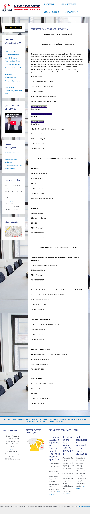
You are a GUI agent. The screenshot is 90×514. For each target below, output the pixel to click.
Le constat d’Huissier (12, 55)
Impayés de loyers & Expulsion (62, 419)
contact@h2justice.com (12, 201)
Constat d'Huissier (39, 419)
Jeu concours (9, 74)
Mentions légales (84, 506)
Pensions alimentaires (12, 78)
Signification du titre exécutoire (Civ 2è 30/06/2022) (67, 445)
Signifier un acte (10, 51)
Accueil (7, 419)
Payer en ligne (56, 421)
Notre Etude (49, 4)
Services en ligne (51, 12)
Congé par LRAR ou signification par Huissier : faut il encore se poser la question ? (55, 448)
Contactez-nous (71, 12)
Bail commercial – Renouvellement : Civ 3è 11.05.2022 (81, 445)
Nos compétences (68, 4)
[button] (56, 4)
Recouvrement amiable (12, 64)
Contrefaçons (9, 87)
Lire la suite (66, 494)
